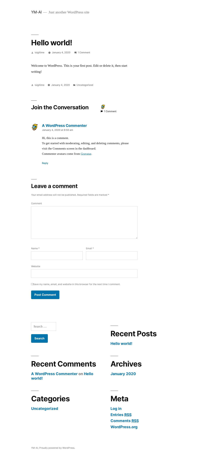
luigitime (39, 52)
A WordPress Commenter (54, 373)
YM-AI (36, 12)
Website (35, 266)
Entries (121, 414)
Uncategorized (85, 85)
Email (90, 248)
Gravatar (86, 154)
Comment (36, 203)
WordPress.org (124, 427)
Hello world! (121, 343)
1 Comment (84, 52)
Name (35, 248)
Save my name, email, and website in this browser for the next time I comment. (76, 284)
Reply (45, 163)
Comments (124, 420)
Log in (115, 408)
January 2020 (123, 373)
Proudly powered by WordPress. (57, 447)
